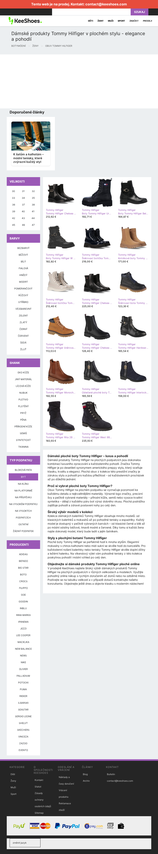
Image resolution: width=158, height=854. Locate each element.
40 (23, 211)
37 (23, 204)
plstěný (23, 406)
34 (23, 197)
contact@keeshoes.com (106, 4)
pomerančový (23, 288)
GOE (23, 594)
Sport (13, 793)
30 (13, 191)
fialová (23, 268)
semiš (23, 433)
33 (13, 197)
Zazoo (23, 743)
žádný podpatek (23, 531)
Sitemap (39, 812)
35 (33, 197)
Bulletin (111, 774)
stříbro (23, 302)
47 (33, 224)
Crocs (23, 581)
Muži (13, 787)
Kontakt (39, 780)
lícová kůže (23, 386)
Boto (23, 574)
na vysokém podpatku (23, 504)
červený (23, 335)
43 (23, 218)
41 (33, 211)
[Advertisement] (79, 81)
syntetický (23, 440)
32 (33, 191)
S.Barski (23, 702)
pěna (23, 419)
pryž (23, 413)
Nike (23, 662)
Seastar (23, 709)
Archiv (86, 780)
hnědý (23, 275)
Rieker (23, 696)
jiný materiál (23, 379)
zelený (23, 315)
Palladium (23, 675)
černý (23, 329)
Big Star (23, 567)
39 (13, 211)
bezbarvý (23, 248)
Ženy (13, 780)
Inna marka (23, 615)
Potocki (23, 682)
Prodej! (147, 20)
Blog (85, 774)
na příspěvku (23, 497)
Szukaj (139, 12)
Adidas (23, 554)
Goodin (23, 601)
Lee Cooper (23, 635)
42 (13, 218)
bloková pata (23, 469)
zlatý (23, 322)
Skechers (23, 729)
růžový (23, 295)
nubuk (23, 392)
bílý (23, 261)
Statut (38, 786)
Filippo (23, 588)
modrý (23, 281)
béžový (23, 254)
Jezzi (23, 628)
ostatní (23, 524)
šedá (23, 342)
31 (23, 191)
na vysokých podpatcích (23, 514)
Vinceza (23, 736)
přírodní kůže (23, 426)
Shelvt (23, 723)
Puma (23, 689)
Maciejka (23, 642)
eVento (23, 750)
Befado (23, 561)
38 (33, 204)
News (23, 655)
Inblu (23, 608)
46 (23, 224)
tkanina (23, 446)
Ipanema (23, 621)
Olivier (23, 669)
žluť (23, 349)
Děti (13, 774)
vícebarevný (23, 308)
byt (23, 476)
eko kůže (23, 372)
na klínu (23, 483)
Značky (134, 20)
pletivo (23, 399)
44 (33, 218)
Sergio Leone (23, 716)
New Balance (23, 648)
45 (13, 224)
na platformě (23, 490)
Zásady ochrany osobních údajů (43, 800)
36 (13, 204)
